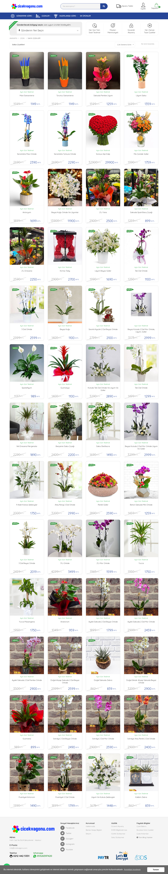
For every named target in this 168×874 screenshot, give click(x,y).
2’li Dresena (27, 271)
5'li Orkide (65, 563)
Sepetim (154, 7)
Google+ (69, 839)
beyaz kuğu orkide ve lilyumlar (65, 212)
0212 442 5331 (21, 855)
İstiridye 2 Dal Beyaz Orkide (65, 739)
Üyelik (143, 8)
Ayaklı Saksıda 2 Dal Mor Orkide (141, 622)
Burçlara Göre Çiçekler (145, 830)
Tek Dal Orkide (141, 271)
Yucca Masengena (27, 622)
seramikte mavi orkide (27, 154)
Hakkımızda (90, 826)
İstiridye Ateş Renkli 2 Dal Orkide (141, 739)
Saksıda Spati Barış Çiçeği (141, 212)
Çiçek (22, 38)
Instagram (70, 844)
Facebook (70, 828)
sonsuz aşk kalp (103, 154)
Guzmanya (65, 388)
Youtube (69, 849)
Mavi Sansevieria (27, 95)
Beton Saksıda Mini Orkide (141, 505)
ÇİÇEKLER (45, 16)
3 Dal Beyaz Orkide (27, 563)
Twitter (68, 833)
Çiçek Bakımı (141, 826)
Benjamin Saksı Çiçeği (65, 446)
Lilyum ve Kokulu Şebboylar (103, 797)
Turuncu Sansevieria (64, 95)
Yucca (141, 563)
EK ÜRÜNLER (85, 16)
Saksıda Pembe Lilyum (103, 95)
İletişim (88, 834)
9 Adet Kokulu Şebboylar (26, 505)
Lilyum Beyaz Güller (103, 271)
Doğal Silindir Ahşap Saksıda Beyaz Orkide (141, 681)
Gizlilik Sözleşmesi (118, 834)
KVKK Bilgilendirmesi (119, 830)
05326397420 (44, 855)
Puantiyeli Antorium (27, 797)
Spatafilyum (27, 388)
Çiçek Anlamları (143, 834)
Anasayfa (13, 38)
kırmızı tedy (65, 271)
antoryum (27, 212)
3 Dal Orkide (27, 329)
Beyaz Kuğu (65, 329)
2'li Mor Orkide (103, 563)
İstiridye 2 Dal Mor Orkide (103, 739)
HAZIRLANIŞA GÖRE (67, 16)
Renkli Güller (103, 505)
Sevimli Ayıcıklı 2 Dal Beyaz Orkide (103, 329)
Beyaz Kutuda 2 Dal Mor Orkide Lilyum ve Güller (141, 447)
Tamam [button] (156, 870)
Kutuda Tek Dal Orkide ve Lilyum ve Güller (103, 389)
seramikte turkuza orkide (65, 154)
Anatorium (65, 622)
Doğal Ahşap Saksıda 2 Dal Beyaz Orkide (65, 681)
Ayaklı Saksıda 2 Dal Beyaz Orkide (103, 622)
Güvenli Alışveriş (117, 826)
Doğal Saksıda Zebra (103, 680)
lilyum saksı (141, 95)
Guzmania (27, 739)
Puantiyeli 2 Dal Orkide (65, 797)
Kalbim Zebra (141, 797)
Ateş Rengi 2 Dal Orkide (65, 505)
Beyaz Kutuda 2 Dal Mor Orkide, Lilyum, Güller (141, 330)
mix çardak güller (141, 154)
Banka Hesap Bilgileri (94, 830)
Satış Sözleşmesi (117, 837)
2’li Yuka (103, 212)
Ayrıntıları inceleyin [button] (132, 869)
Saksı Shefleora (103, 446)
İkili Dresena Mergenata (27, 446)
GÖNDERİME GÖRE (24, 16)
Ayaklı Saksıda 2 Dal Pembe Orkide (27, 680)
